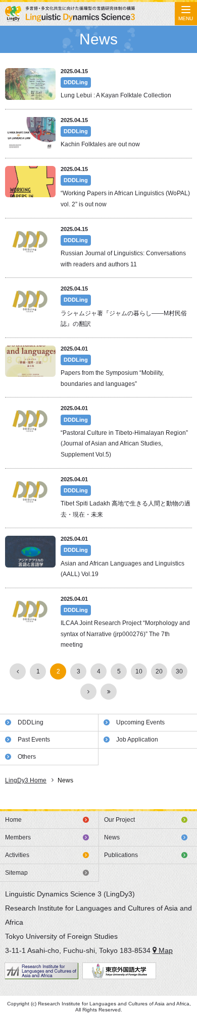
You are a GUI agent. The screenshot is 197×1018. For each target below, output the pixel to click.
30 (179, 671)
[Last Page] (109, 692)
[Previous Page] (18, 671)
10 (138, 671)
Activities (17, 855)
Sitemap (16, 872)
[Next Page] (88, 692)
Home (13, 819)
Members (18, 837)
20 (159, 671)
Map (165, 950)
